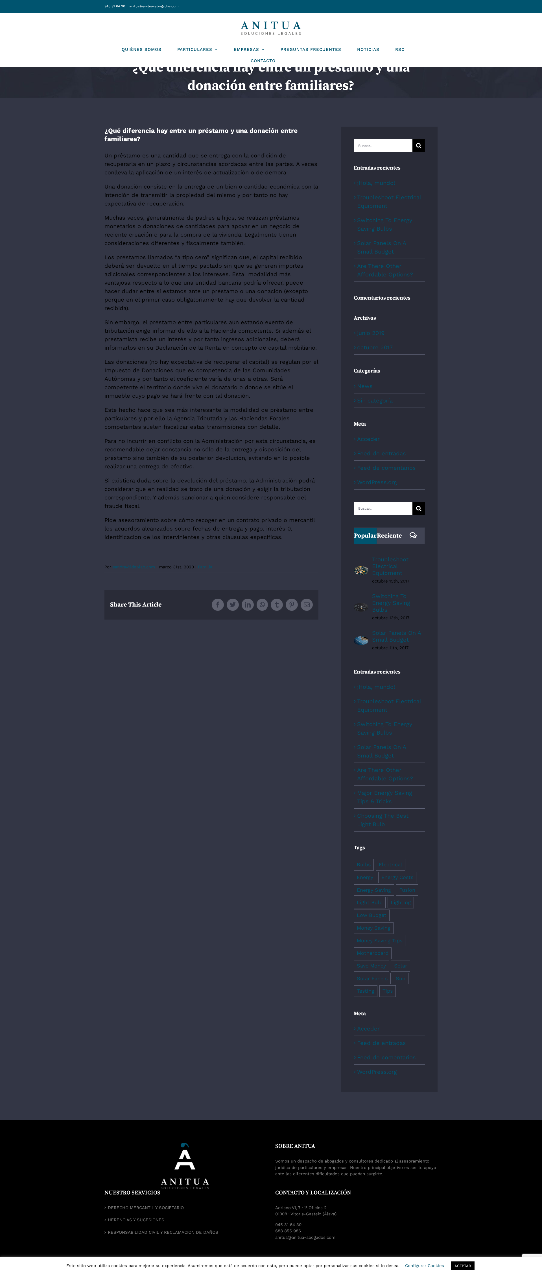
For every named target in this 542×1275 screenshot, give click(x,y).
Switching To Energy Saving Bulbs (391, 603)
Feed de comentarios (386, 467)
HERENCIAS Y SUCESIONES (136, 1219)
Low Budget (371, 915)
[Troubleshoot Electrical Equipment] (361, 570)
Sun (400, 978)
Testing (365, 991)
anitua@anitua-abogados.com (153, 6)
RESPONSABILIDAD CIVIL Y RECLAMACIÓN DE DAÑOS (163, 1232)
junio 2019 (370, 333)
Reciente (389, 536)
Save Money (371, 966)
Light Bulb (370, 902)
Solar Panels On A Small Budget (396, 636)
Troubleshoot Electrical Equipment (390, 566)
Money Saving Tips (379, 940)
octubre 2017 (375, 347)
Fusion (407, 890)
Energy (365, 877)
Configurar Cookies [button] (424, 1265)
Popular (365, 536)
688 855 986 (288, 1230)
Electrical (390, 864)
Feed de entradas (381, 453)
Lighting (401, 902)
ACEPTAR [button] (462, 1266)
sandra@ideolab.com (134, 567)
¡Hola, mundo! (376, 182)
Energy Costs (397, 877)
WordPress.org (377, 482)
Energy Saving (374, 890)
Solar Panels (372, 978)
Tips (388, 991)
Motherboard (372, 953)
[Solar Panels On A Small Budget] (361, 640)
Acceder (368, 439)
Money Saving (373, 928)
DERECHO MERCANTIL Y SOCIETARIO (146, 1207)
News (365, 386)
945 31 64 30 (114, 6)
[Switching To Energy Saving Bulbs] (361, 607)
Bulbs (364, 864)
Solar (400, 966)
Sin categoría (375, 400)
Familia (205, 567)
